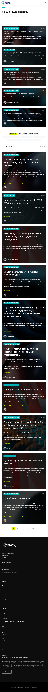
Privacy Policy (30, 689)
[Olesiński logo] (6, 3)
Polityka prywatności (24, 683)
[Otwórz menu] (45, 2)
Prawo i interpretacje (11, 28)
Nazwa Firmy (4, 643)
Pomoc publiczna (9, 49)
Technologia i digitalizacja (32, 140)
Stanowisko (4, 649)
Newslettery (4, 655)
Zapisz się (6, 671)
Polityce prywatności (27, 666)
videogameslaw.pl (42, 17)
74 (27, 528)
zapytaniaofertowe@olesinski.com (9, 572)
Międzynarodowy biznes (30, 133)
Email (3, 638)
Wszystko (13, 133)
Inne (19, 133)
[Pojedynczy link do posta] (24, 35)
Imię (3, 626)
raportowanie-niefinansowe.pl (31, 17)
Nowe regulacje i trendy (11, 136)
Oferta (4, 590)
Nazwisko (4, 632)
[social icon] (3, 581)
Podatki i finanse (26, 136)
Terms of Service (38, 689)
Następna (33, 528)
